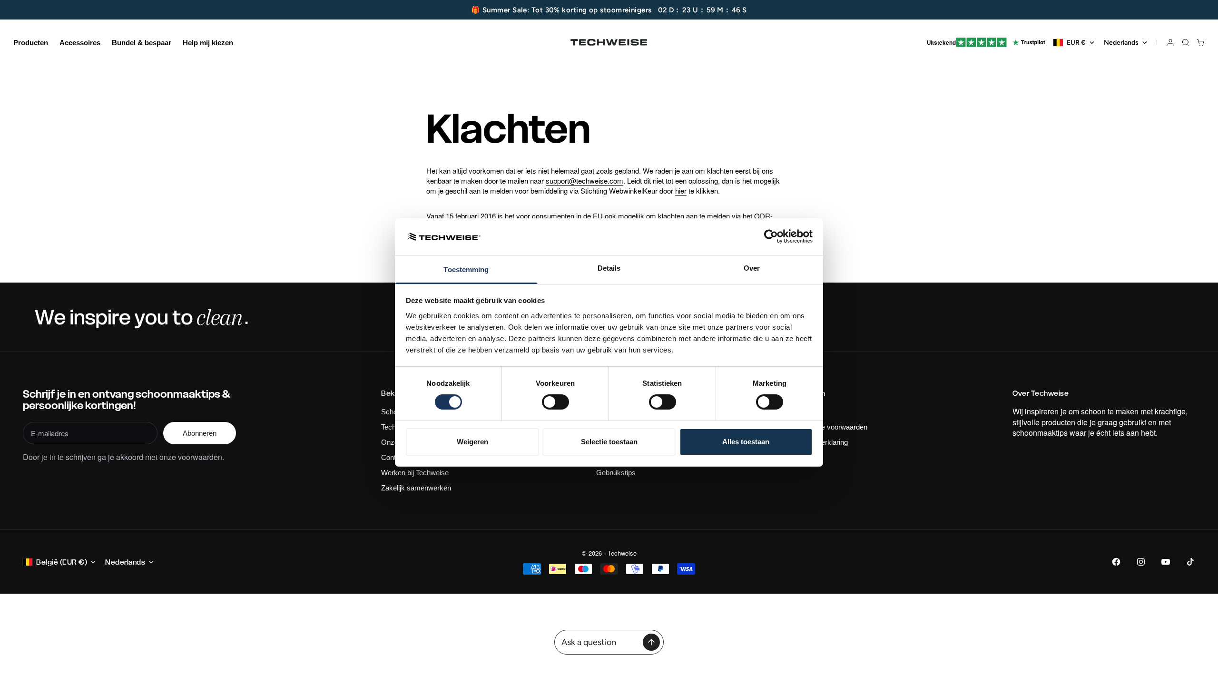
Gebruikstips (616, 473)
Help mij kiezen (208, 43)
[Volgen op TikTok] (1190, 562)
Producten (30, 43)
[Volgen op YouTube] (1165, 562)
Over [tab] (752, 268)
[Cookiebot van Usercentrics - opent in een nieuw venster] (771, 236)
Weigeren (472, 442)
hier (681, 191)
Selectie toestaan (609, 442)
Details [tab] (609, 268)
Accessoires (79, 43)
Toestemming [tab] (466, 269)
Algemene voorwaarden (830, 427)
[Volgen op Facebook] (1116, 562)
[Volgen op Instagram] (1141, 562)
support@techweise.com (584, 181)
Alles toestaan (745, 442)
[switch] (555, 402)
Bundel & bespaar (141, 43)
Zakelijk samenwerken (416, 488)
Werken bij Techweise (415, 473)
